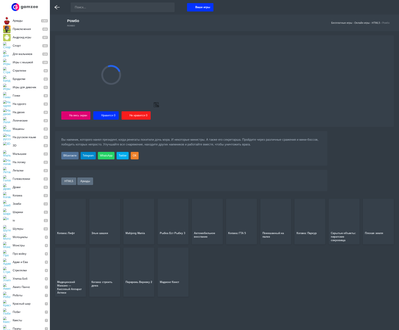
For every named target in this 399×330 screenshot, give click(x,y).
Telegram (88, 155)
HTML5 (68, 181)
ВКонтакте (69, 155)
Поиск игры (167, 7)
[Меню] (57, 7)
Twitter (123, 155)
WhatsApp (106, 155)
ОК (135, 155)
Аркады (85, 181)
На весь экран (78, 115)
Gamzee (25, 7)
